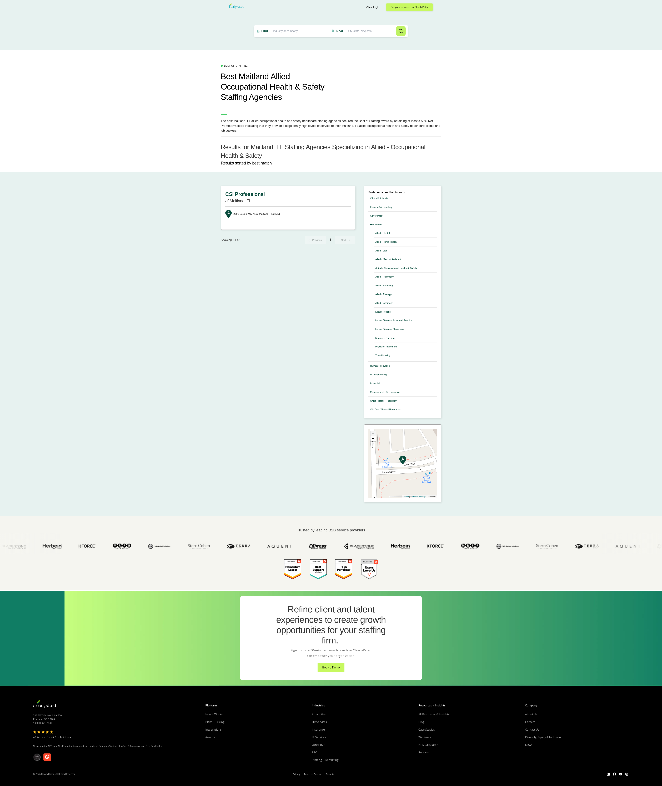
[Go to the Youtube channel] (621, 774)
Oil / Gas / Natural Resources (385, 409)
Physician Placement (386, 346)
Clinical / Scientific (379, 198)
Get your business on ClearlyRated (409, 7)
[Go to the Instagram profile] (627, 774)
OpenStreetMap (418, 496)
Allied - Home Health (386, 241)
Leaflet (406, 496)
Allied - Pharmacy (384, 276)
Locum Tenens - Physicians (389, 329)
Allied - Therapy (383, 294)
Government (376, 215)
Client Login (372, 7)
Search (401, 31)
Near (339, 31)
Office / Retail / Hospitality (383, 400)
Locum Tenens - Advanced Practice (393, 320)
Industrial (375, 383)
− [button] (373, 438)
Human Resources (380, 365)
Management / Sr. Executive (385, 392)
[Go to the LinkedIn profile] (608, 774)
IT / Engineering (378, 374)
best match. (262, 163)
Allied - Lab (381, 250)
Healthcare (376, 224)
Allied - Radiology (384, 285)
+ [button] (373, 433)
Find (264, 31)
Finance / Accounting (381, 207)
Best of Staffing (369, 121)
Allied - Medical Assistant (388, 259)
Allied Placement (384, 303)
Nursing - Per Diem (385, 338)
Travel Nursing (382, 355)
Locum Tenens (383, 311)
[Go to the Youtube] (614, 774)
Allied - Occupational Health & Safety (396, 268)
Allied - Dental (382, 233)
